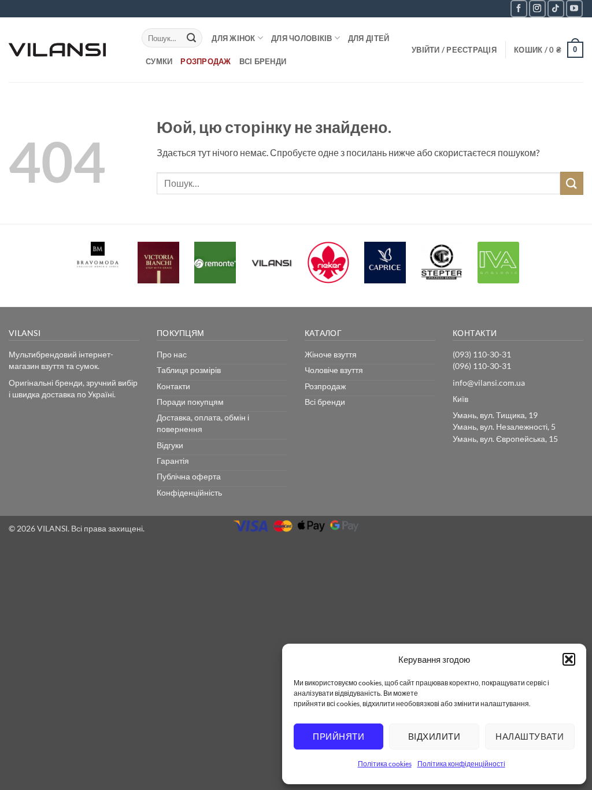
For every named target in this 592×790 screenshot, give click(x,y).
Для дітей (368, 38)
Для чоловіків (301, 38)
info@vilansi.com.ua (489, 382)
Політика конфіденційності (461, 763)
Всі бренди (263, 61)
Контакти (173, 386)
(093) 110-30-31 (482, 354)
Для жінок (233, 38)
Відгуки (170, 445)
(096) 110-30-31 (482, 366)
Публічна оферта (189, 476)
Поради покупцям (190, 402)
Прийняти (338, 736)
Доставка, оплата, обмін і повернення (203, 423)
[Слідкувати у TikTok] (555, 8)
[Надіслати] (191, 38)
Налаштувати (529, 736)
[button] (569, 659)
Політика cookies (385, 763)
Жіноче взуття (331, 354)
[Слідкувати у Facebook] (518, 8)
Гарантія (173, 461)
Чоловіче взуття (334, 370)
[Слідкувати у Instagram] (537, 8)
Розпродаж (205, 61)
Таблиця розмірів (189, 370)
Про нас (172, 354)
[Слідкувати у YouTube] (574, 8)
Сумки (159, 61)
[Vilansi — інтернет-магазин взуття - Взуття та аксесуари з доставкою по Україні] (66, 49)
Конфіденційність (189, 492)
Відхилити (434, 736)
